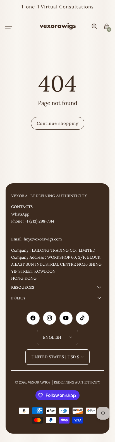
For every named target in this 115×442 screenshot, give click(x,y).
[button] (94, 26)
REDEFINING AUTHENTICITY (77, 382)
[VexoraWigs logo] (57, 27)
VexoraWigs (39, 382)
